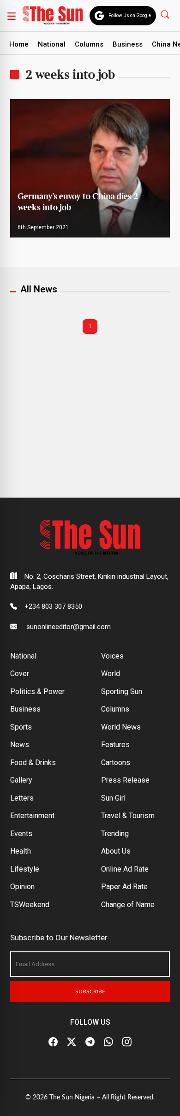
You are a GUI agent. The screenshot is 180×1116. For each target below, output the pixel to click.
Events (21, 833)
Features (115, 744)
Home (19, 44)
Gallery (21, 780)
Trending (115, 833)
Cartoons (115, 762)
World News (121, 727)
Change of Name (128, 904)
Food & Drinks (33, 762)
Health (20, 851)
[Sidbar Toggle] (11, 15)
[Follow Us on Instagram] (127, 1042)
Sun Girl (113, 798)
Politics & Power (37, 691)
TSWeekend (29, 904)
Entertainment (32, 815)
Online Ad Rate (125, 869)
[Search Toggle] (166, 14)
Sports (21, 727)
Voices (112, 656)
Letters (22, 798)
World (110, 673)
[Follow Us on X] (71, 1042)
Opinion (22, 886)
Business (128, 44)
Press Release (125, 780)
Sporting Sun (121, 691)
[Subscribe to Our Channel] (90, 1042)
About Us (116, 851)
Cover (19, 673)
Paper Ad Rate (124, 886)
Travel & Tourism (128, 815)
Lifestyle (24, 869)
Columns (89, 44)
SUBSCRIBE (90, 991)
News (19, 744)
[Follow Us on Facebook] (53, 1042)
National (52, 44)
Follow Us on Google (129, 15)
